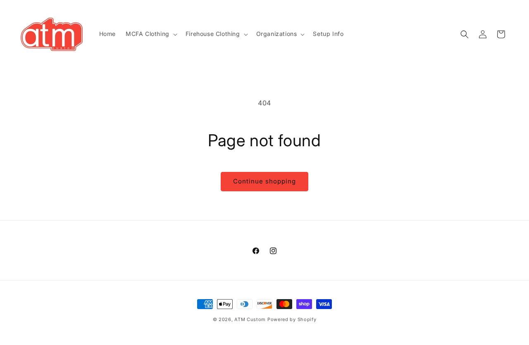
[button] (151, 34)
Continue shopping (264, 181)
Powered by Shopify (292, 319)
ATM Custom (250, 319)
